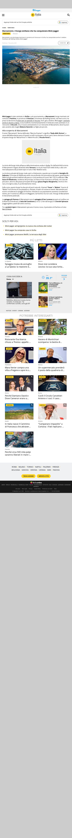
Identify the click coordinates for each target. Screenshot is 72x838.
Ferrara (7, 449)
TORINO (30, 467)
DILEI (50, 484)
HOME (4, 28)
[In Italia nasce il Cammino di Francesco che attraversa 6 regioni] (19, 411)
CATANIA (42, 470)
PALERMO (47, 467)
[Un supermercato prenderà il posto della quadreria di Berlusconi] (52, 355)
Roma (7, 393)
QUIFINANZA (61, 484)
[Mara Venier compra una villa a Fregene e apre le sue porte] (19, 355)
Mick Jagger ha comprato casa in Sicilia (20, 230)
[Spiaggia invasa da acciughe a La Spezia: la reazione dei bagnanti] (19, 252)
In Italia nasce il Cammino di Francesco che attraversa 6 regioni (18, 426)
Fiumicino (8, 365)
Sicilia (48, 165)
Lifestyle (9, 245)
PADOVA (56, 470)
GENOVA (25, 470)
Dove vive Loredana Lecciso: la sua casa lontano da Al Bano (51, 267)
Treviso (7, 336)
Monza (40, 365)
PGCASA (31, 484)
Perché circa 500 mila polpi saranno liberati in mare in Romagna (18, 455)
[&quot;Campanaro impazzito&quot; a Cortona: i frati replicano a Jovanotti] (52, 411)
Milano (40, 261)
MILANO (22, 467)
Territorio (6, 33)
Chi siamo (18, 488)
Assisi (7, 421)
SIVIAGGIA (54, 484)
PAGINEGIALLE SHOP (23, 484)
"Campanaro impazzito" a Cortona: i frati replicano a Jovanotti (50, 426)
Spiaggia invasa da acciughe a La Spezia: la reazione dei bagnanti (18, 267)
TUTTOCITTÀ (45, 484)
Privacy (30, 488)
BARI (49, 470)
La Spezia (8, 261)
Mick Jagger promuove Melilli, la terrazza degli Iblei (25, 234)
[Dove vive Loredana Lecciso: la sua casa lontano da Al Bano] (52, 252)
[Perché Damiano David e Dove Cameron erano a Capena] (19, 383)
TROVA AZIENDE (28, 476)
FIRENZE (56, 467)
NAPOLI (38, 467)
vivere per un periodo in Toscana (28, 121)
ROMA (14, 467)
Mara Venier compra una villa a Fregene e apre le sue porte (18, 370)
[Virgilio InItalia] (36, 15)
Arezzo (40, 421)
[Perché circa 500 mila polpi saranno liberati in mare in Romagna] (19, 440)
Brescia (40, 336)
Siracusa (15, 33)
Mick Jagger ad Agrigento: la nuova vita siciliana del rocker (28, 226)
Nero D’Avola (6, 209)
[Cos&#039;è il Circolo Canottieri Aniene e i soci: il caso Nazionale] (52, 383)
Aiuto (55, 488)
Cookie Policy (37, 488)
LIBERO (3, 484)
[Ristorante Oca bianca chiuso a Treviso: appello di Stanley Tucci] (19, 327)
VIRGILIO (8, 484)
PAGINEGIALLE (14, 484)
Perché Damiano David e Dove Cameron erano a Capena (16, 398)
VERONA (33, 470)
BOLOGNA (16, 470)
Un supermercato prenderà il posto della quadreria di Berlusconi (51, 370)
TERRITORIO (11, 28)
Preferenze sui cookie (47, 488)
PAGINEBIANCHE (38, 484)
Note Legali (24, 488)
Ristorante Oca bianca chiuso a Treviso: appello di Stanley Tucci (18, 342)
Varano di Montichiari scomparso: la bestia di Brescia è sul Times (49, 342)
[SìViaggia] (36, 10)
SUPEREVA (36, 486)
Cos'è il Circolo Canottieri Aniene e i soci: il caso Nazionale (50, 398)
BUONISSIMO (67, 484)
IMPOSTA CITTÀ (44, 476)
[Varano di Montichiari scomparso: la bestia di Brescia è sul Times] (52, 327)
